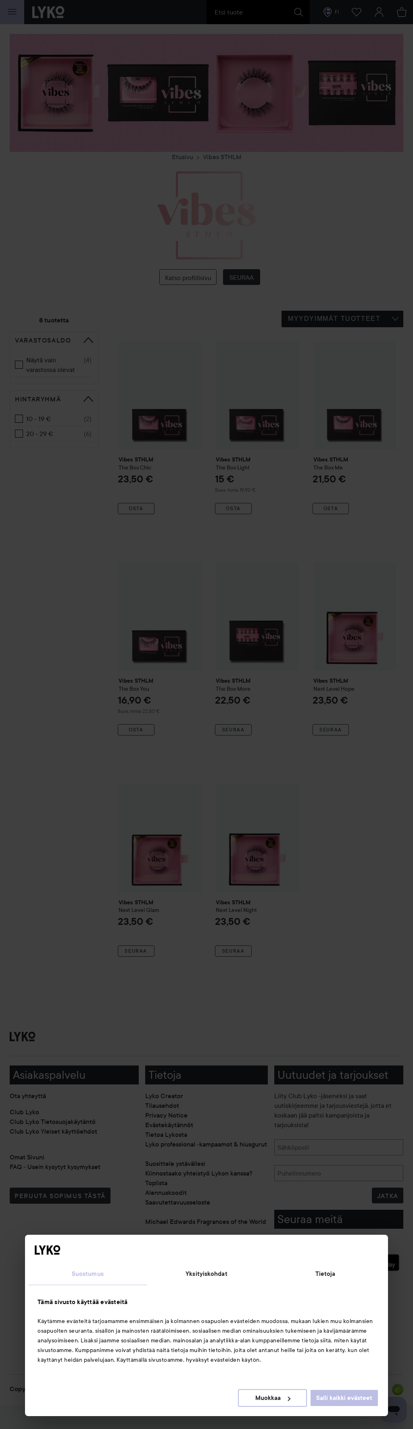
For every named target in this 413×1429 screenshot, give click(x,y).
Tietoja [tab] (325, 1273)
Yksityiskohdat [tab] (206, 1273)
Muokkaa (268, 1398)
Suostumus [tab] (88, 1273)
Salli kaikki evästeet (344, 1398)
